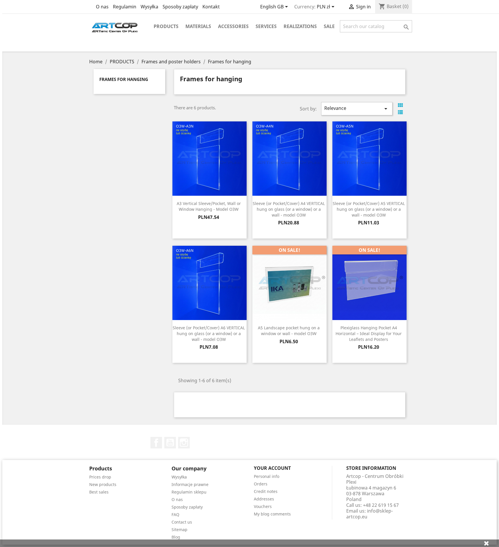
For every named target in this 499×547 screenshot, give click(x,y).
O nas (102, 6)
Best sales (99, 492)
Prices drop (100, 477)
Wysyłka (149, 6)
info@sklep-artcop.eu (369, 514)
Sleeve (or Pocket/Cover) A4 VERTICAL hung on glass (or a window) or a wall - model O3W (289, 209)
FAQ (175, 514)
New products (102, 484)
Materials (198, 26)
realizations (300, 26)
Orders (260, 484)
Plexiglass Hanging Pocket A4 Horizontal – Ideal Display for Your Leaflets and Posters (369, 333)
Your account (272, 468)
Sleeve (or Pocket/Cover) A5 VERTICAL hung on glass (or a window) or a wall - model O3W (369, 209)
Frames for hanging (123, 79)
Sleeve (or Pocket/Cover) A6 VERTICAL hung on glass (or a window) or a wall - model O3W (209, 333)
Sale (329, 26)
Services (266, 26)
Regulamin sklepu (189, 492)
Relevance (356, 108)
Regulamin (124, 6)
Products (166, 26)
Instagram (184, 442)
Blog (176, 537)
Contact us (182, 522)
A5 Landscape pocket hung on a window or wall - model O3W (289, 330)
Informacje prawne (190, 484)
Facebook (156, 442)
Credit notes (266, 491)
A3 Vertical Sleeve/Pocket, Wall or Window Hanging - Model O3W (209, 206)
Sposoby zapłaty (180, 6)
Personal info (266, 476)
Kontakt (211, 6)
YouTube (170, 442)
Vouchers (263, 506)
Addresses (264, 499)
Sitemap (179, 529)
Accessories (233, 26)
